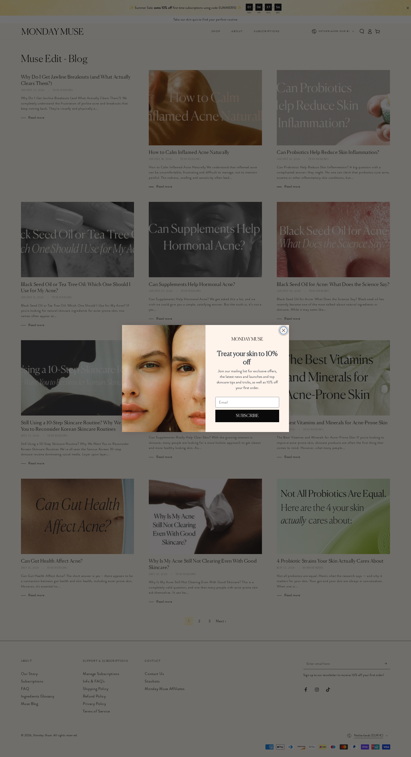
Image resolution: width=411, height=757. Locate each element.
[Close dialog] (283, 330)
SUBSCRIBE (247, 416)
